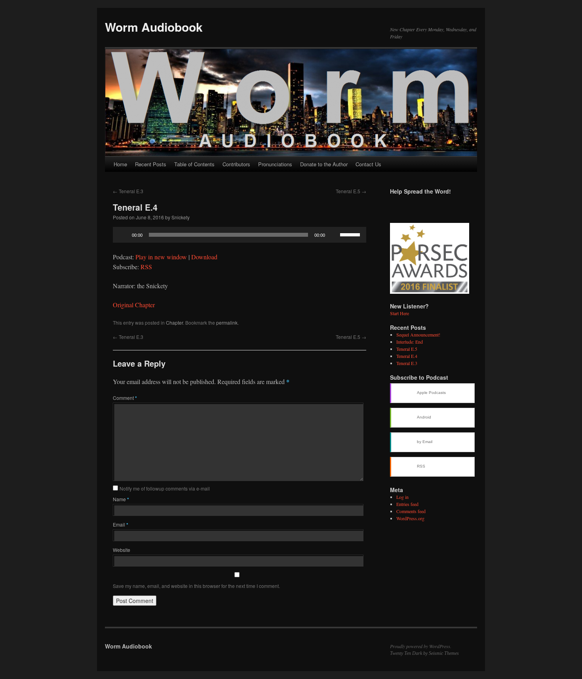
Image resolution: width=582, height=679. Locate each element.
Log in (402, 497)
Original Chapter (134, 305)
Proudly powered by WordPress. (420, 646)
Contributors (236, 164)
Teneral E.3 (128, 191)
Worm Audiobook (154, 26)
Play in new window (161, 257)
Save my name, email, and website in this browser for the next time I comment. (196, 585)
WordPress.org (410, 518)
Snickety (180, 217)
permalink (227, 322)
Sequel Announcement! (418, 334)
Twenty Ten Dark (406, 653)
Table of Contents (194, 164)
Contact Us (368, 164)
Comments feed (411, 511)
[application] (239, 235)
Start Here (399, 313)
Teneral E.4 (406, 356)
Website (121, 549)
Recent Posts (150, 164)
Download (204, 257)
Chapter (174, 322)
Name (121, 499)
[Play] (123, 235)
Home (120, 164)
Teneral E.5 (351, 191)
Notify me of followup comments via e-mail (165, 488)
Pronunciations (275, 164)
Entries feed (407, 504)
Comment (125, 397)
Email (120, 524)
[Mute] (334, 235)
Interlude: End (409, 342)
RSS (146, 266)
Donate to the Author (324, 164)
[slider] (351, 234)
